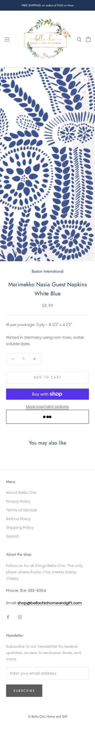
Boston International (47, 271)
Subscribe (24, 690)
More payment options (47, 406)
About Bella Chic (21, 492)
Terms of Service (21, 510)
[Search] (79, 39)
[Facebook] (8, 617)
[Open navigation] (7, 39)
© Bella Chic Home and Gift (47, 716)
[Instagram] (20, 617)
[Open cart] (88, 39)
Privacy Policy (18, 501)
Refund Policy (18, 518)
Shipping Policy (19, 527)
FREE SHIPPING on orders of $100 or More (48, 5)
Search (12, 536)
